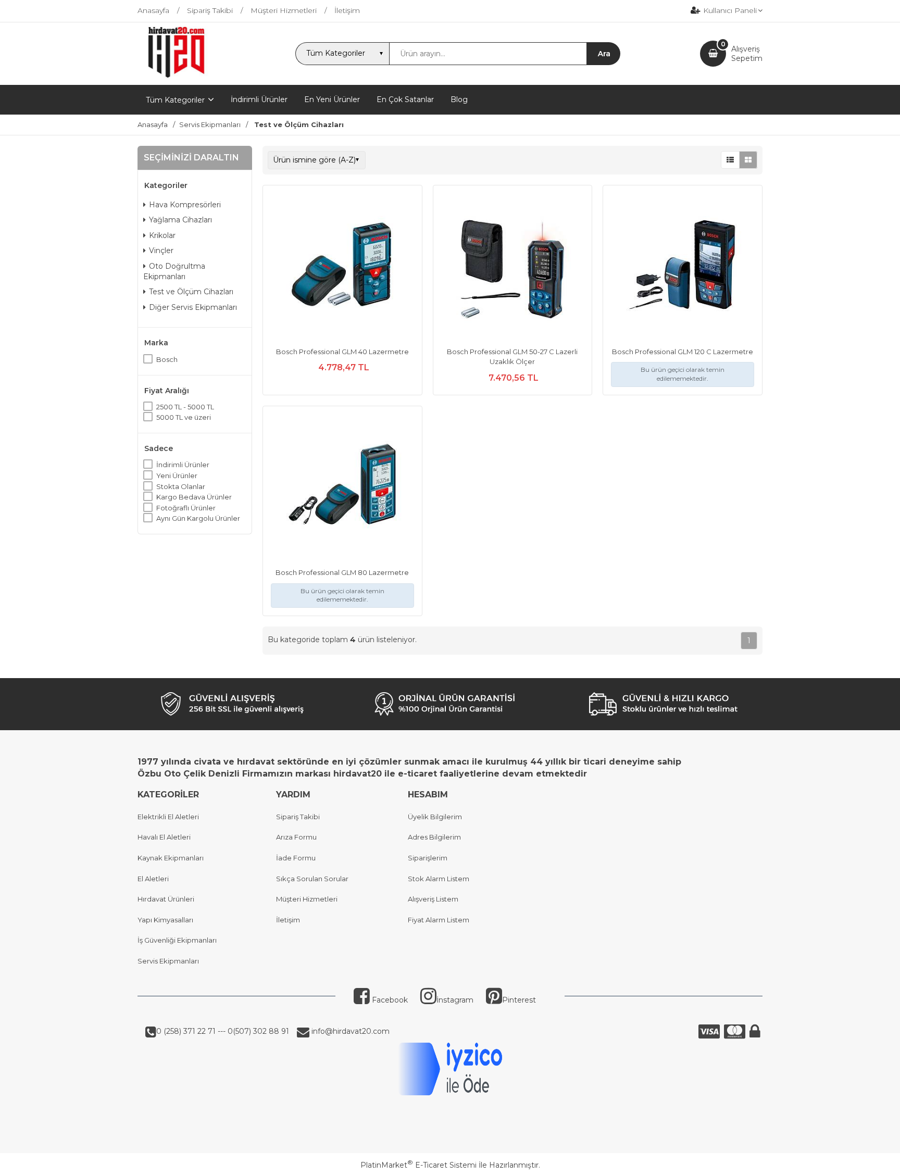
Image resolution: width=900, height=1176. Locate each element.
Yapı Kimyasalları (165, 920)
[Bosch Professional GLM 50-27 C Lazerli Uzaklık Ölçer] (512, 266)
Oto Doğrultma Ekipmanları (174, 271)
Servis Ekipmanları (168, 961)
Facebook (389, 1000)
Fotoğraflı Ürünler (186, 508)
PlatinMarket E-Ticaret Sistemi (418, 1165)
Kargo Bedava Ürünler (194, 497)
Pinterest (519, 1000)
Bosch (167, 359)
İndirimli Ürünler (182, 464)
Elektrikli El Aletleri (168, 816)
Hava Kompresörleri (185, 204)
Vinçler (161, 250)
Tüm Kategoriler (175, 100)
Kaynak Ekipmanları (171, 858)
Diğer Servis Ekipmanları (193, 307)
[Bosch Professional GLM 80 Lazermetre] (342, 487)
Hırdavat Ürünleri (166, 899)
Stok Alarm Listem (438, 878)
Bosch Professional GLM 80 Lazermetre (342, 572)
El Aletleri (153, 878)
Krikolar (162, 235)
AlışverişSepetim (746, 53)
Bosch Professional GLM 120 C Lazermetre (682, 351)
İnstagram (454, 1000)
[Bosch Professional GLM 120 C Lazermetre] (682, 266)
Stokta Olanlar (180, 486)
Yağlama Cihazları (180, 219)
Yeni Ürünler (176, 475)
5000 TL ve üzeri (183, 417)
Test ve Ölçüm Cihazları (191, 291)
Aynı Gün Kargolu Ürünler (198, 518)
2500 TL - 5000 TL (185, 407)
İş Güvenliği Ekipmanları (177, 940)
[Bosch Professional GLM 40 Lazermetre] (342, 266)
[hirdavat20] (176, 75)
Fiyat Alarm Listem (438, 920)
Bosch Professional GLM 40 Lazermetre (342, 351)
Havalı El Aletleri (164, 837)
